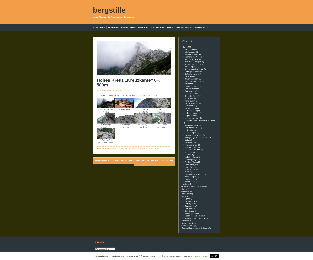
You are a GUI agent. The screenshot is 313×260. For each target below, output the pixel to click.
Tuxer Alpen (190, 167)
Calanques (189, 201)
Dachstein (189, 76)
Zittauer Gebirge (189, 225)
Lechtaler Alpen (191, 113)
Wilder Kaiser (190, 181)
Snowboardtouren (162, 27)
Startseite (99, 27)
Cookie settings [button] (201, 256)
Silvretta (188, 154)
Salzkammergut (191, 145)
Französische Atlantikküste (193, 186)
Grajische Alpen (191, 96)
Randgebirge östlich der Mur (196, 137)
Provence (186, 196)
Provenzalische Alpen (193, 135)
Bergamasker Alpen (193, 64)
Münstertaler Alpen (193, 128)
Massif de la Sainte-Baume (196, 216)
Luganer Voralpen (192, 118)
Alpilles (188, 199)
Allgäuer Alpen (191, 54)
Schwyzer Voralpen (192, 150)
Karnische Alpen (191, 103)
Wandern (143, 27)
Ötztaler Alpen (190, 132)
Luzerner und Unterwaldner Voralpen (200, 120)
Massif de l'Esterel (192, 213)
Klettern (113, 27)
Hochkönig (189, 98)
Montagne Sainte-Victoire (195, 218)
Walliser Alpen (190, 176)
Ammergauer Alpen (193, 57)
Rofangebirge (190, 142)
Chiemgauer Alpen (192, 71)
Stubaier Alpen (191, 157)
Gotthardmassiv (191, 93)
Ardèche (185, 184)
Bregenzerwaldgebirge (194, 69)
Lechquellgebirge (192, 110)
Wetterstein (189, 179)
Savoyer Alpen (190, 147)
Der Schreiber (116, 90)
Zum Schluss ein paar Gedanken (195, 228)
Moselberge (187, 194)
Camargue (189, 203)
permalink (154, 148)
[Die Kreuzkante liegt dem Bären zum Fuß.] (106, 133)
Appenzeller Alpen (192, 59)
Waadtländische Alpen (194, 174)
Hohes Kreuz (120, 148)
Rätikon (188, 140)
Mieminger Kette (191, 125)
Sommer (134, 148)
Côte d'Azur (189, 211)
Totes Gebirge (108, 148)
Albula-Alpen (190, 52)
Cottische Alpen (191, 74)
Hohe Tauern (190, 101)
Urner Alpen (190, 169)
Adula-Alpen (190, 49)
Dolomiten (189, 84)
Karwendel (189, 106)
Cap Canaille (190, 206)
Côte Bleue (189, 208)
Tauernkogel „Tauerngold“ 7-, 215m (114, 161)
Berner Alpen (190, 66)
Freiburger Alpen (192, 86)
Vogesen (185, 221)
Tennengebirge (191, 159)
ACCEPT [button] (214, 256)
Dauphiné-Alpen (191, 79)
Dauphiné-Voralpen (193, 81)
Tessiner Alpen (191, 162)
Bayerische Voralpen (193, 62)
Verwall (188, 172)
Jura (183, 189)
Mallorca (185, 191)
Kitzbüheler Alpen (192, 108)
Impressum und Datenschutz (192, 27)
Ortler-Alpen (190, 130)
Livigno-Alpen (190, 115)
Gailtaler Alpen (191, 88)
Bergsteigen (128, 27)
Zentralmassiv (188, 223)
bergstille (109, 10)
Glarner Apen (190, 91)
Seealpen (188, 152)
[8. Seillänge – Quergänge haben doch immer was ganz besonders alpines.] (106, 118)
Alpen (100, 148)
